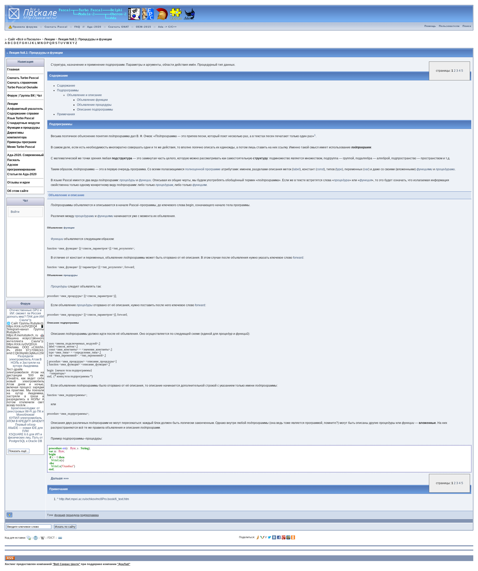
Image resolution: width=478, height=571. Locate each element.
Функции (57, 239)
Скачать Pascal (56, 26)
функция (365, 180)
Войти (15, 212)
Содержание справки (23, 113)
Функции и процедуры (23, 127)
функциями (424, 169)
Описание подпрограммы (95, 109)
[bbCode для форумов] (29, 538)
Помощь (430, 26)
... (27, 405)
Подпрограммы (68, 90)
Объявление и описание (84, 95)
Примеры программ (21, 142)
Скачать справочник (22, 82)
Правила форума (25, 26)
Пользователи (449, 26)
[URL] (60, 537)
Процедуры (59, 286)
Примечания (66, 114)
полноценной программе (203, 169)
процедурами (445, 169)
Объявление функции (92, 100)
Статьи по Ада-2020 (22, 174)
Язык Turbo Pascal (20, 118)
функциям (199, 185)
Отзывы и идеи (18, 182)
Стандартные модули (23, 123)
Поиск (467, 26)
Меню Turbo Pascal (21, 147)
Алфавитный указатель (25, 109)
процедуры (127, 180)
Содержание (66, 85)
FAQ (77, 26)
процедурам (164, 185)
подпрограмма (89, 515)
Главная (13, 69)
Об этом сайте (17, 191)
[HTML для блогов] (36, 538)
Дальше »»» (60, 478)
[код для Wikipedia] (43, 538)
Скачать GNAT (118, 26)
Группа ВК (27, 95)
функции (145, 180)
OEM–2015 (143, 26)
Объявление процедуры (94, 105)
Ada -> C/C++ (167, 26)
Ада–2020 (94, 26)
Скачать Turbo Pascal (23, 78)
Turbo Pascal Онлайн (22, 87)
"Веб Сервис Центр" (66, 564)
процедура (341, 180)
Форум (12, 95)
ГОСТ (51, 537)
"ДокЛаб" (123, 564)
